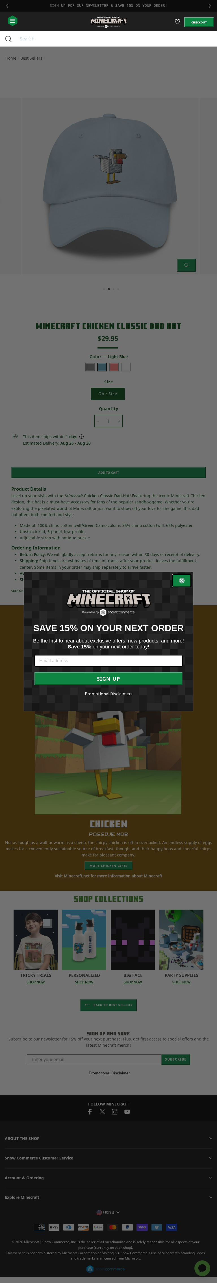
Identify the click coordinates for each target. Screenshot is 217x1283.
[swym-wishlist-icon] (178, 24)
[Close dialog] (181, 580)
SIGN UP (108, 678)
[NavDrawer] (13, 21)
